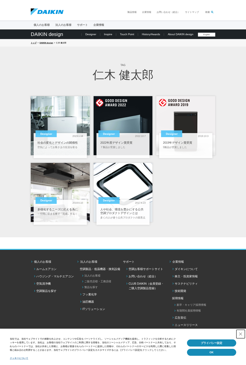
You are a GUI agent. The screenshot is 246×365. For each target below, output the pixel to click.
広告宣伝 (180, 317)
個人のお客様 (42, 261)
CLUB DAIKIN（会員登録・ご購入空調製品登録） (146, 286)
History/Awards (151, 34)
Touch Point (127, 34)
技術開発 (180, 290)
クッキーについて (19, 358)
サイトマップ (192, 12)
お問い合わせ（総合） (168, 12)
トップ (34, 43)
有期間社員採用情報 (189, 310)
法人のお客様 (88, 261)
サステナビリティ (186, 283)
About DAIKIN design (180, 34)
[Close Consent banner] (240, 334)
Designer (90, 34)
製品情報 (132, 12)
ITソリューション (93, 309)
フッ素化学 (89, 294)
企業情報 (146, 12)
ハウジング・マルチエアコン (55, 276)
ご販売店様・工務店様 (97, 281)
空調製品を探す (46, 290)
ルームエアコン (46, 269)
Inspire (108, 34)
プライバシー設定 (211, 342)
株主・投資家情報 (186, 276)
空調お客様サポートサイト (146, 269)
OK (211, 352)
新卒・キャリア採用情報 (191, 304)
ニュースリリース (186, 325)
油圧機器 (88, 301)
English (206, 34)
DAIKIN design (47, 34)
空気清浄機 (43, 283)
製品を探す (91, 287)
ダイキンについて (186, 269)
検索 (207, 12)
